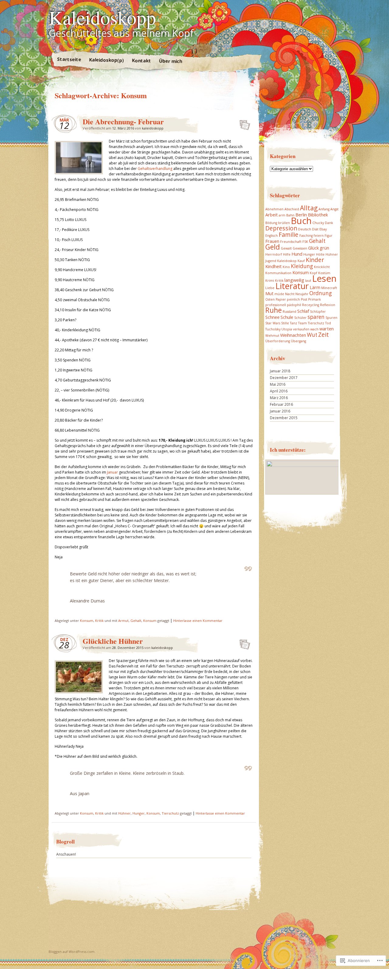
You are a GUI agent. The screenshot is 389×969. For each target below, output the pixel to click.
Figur (328, 235)
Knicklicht (322, 267)
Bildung (271, 223)
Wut (312, 334)
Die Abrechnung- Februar (123, 121)
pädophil (294, 305)
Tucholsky (273, 329)
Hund (296, 254)
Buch (301, 221)
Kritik (99, 620)
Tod (328, 323)
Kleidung (302, 266)
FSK (305, 242)
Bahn (290, 215)
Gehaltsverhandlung (155, 168)
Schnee (272, 317)
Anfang (323, 209)
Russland (289, 311)
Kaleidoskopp (102, 17)
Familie (288, 234)
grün (324, 248)
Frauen (272, 241)
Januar (112, 472)
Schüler (300, 318)
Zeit (323, 334)
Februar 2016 (281, 404)
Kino (286, 267)
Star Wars (272, 323)
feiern (319, 235)
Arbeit (271, 215)
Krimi (269, 280)
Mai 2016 (277, 384)
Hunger (139, 813)
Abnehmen (274, 209)
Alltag (309, 207)
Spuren (331, 318)
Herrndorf (273, 254)
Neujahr (301, 294)
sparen (316, 316)
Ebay (323, 229)
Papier (281, 299)
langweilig (294, 280)
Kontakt (141, 60)
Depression (281, 228)
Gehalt (135, 620)
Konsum (86, 620)
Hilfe (287, 254)
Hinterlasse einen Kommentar (197, 620)
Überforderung (277, 341)
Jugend (270, 261)
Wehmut (272, 335)
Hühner (124, 813)
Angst (334, 209)
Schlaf (303, 311)
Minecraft (329, 288)
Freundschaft (290, 242)
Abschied (291, 209)
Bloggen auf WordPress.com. (72, 951)
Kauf (301, 261)
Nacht (289, 294)
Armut (123, 620)
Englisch (271, 235)
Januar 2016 (280, 411)
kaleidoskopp (153, 128)
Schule (287, 317)
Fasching (306, 235)
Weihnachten (293, 335)
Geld (272, 247)
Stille (285, 323)
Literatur (292, 285)
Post (304, 299)
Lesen (324, 278)
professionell (275, 305)
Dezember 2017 (284, 377)
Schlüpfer (318, 311)
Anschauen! (66, 854)
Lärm (315, 287)
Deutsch (304, 229)
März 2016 (279, 397)
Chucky (318, 223)
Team (302, 323)
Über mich (170, 61)
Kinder (315, 260)
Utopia (286, 329)
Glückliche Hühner (113, 641)
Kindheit (273, 266)
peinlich (293, 299)
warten (326, 329)
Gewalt (286, 248)
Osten (270, 299)
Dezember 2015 (284, 417)
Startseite (69, 59)
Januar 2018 (280, 371)
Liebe (269, 288)
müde (279, 294)
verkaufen (301, 329)
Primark (314, 299)
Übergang (298, 341)
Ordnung (320, 293)
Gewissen (300, 248)
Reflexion (327, 305)
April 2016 (278, 391)
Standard (243, 123)
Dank (329, 223)
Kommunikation (278, 273)
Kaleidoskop (287, 261)
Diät (315, 229)
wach (314, 329)
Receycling (310, 305)
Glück (313, 248)
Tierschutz (170, 813)
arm (282, 215)
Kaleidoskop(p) (106, 60)
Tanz (293, 323)
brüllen (284, 223)
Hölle (320, 254)
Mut (269, 293)
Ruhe (273, 310)
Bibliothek (318, 215)
